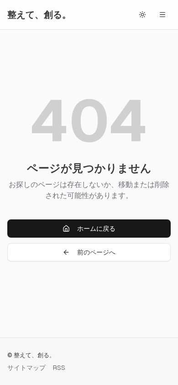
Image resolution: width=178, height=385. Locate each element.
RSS (59, 368)
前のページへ (96, 252)
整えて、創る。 (39, 15)
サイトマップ (26, 368)
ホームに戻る (96, 228)
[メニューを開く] (162, 14)
